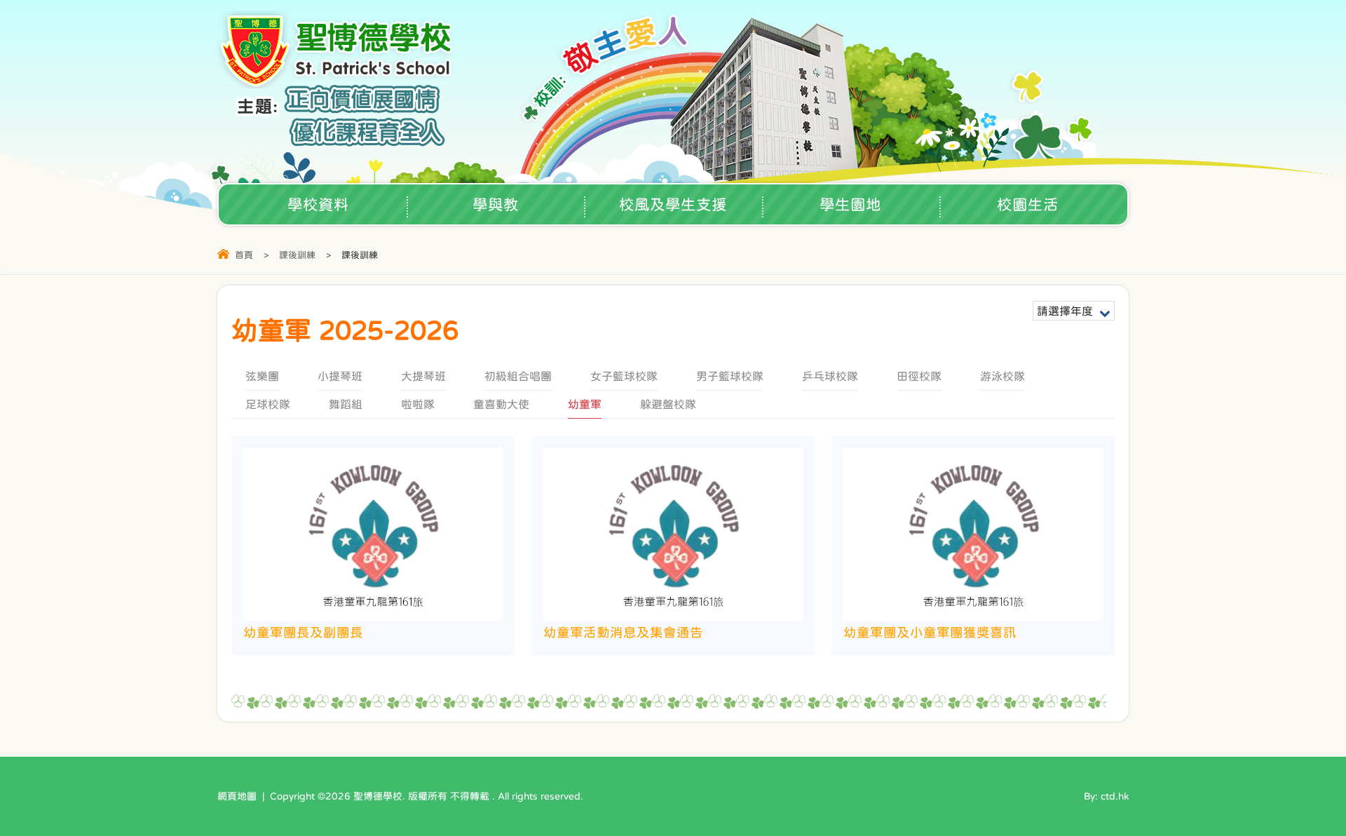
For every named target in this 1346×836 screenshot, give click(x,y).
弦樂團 (262, 376)
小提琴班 (340, 376)
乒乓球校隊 (830, 376)
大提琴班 (423, 376)
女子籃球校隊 (624, 376)
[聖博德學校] (337, 83)
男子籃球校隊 (729, 376)
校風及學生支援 (673, 204)
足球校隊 (267, 404)
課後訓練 (297, 254)
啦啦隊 (418, 404)
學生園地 (850, 204)
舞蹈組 (345, 404)
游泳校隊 (1002, 376)
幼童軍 (584, 404)
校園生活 (1028, 204)
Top (1310, 776)
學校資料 (318, 204)
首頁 (244, 254)
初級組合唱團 (518, 376)
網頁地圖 (237, 796)
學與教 (496, 204)
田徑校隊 (919, 376)
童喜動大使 (501, 404)
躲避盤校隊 (668, 404)
